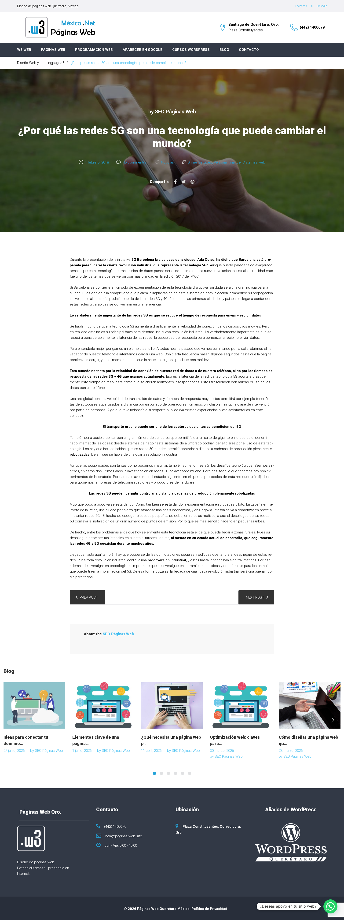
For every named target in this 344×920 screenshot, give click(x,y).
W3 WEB (24, 50)
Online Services (199, 162)
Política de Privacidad (209, 909)
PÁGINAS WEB (53, 50)
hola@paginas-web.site (123, 836)
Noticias (167, 162)
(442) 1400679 (312, 27)
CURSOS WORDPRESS (191, 50)
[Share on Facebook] (175, 181)
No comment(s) (134, 162)
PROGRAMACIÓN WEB (94, 50)
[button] (330, 906)
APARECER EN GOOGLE (142, 50)
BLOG (224, 50)
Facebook (301, 6)
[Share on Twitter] (183, 181)
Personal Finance (227, 162)
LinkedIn (322, 6)
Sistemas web (253, 162)
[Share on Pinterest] (192, 181)
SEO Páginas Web (175, 112)
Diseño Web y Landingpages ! (40, 63)
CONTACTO (249, 50)
